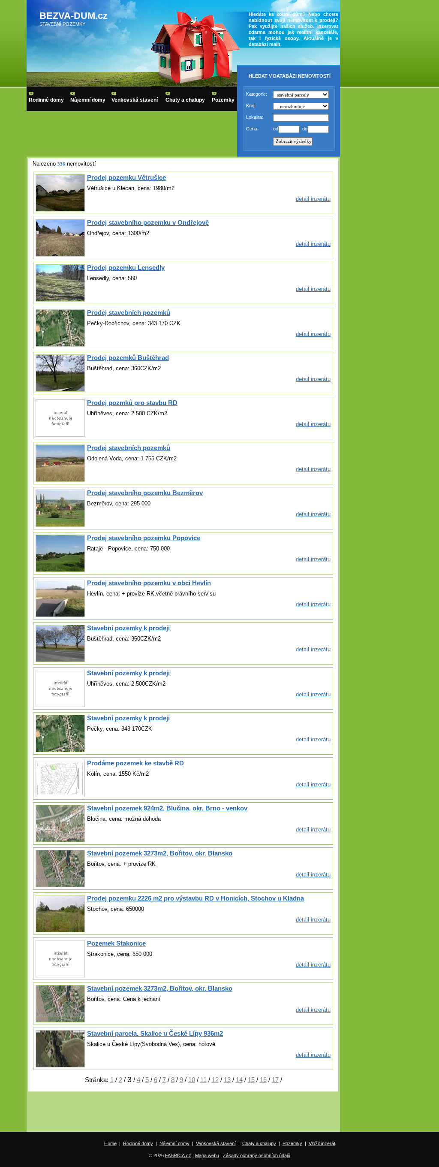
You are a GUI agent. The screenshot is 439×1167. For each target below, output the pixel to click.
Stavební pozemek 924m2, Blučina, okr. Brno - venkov (167, 808)
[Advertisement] (183, 1112)
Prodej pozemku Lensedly (126, 267)
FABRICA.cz (178, 1155)
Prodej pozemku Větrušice (126, 177)
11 (203, 1079)
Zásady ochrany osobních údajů (256, 1155)
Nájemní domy (87, 100)
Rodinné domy (46, 100)
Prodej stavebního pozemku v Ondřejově (148, 222)
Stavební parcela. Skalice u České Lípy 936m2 (155, 1033)
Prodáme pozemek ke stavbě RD (135, 763)
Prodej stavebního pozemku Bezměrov (145, 492)
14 (239, 1079)
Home (110, 1143)
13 (227, 1079)
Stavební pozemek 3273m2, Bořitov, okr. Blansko (159, 853)
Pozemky (223, 100)
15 (251, 1079)
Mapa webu (207, 1155)
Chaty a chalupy (185, 100)
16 (263, 1079)
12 (215, 1079)
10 (191, 1079)
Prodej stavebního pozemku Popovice (143, 537)
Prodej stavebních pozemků (128, 312)
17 (275, 1079)
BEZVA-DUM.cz (73, 15)
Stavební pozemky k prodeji (128, 628)
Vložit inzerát (322, 1143)
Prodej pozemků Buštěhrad (128, 357)
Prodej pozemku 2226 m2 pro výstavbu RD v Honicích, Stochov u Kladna (195, 898)
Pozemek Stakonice (116, 943)
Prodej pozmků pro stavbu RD (132, 402)
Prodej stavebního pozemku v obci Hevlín (149, 583)
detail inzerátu (313, 199)
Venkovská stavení (134, 100)
